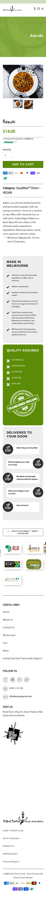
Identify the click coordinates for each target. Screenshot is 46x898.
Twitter (26, 679)
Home (6, 612)
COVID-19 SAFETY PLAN (13, 831)
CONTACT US (8, 846)
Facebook (5, 679)
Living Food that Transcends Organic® (23, 658)
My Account (9, 635)
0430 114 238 (16, 688)
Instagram (12, 679)
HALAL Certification (11, 839)
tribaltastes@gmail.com (20, 696)
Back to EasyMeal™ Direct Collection (24, 532)
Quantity (7, 150)
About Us (8, 620)
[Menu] (42, 8)
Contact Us (9, 627)
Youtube (19, 679)
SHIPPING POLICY (10, 854)
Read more (23, 385)
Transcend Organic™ (11, 862)
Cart (5, 643)
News (6, 651)
